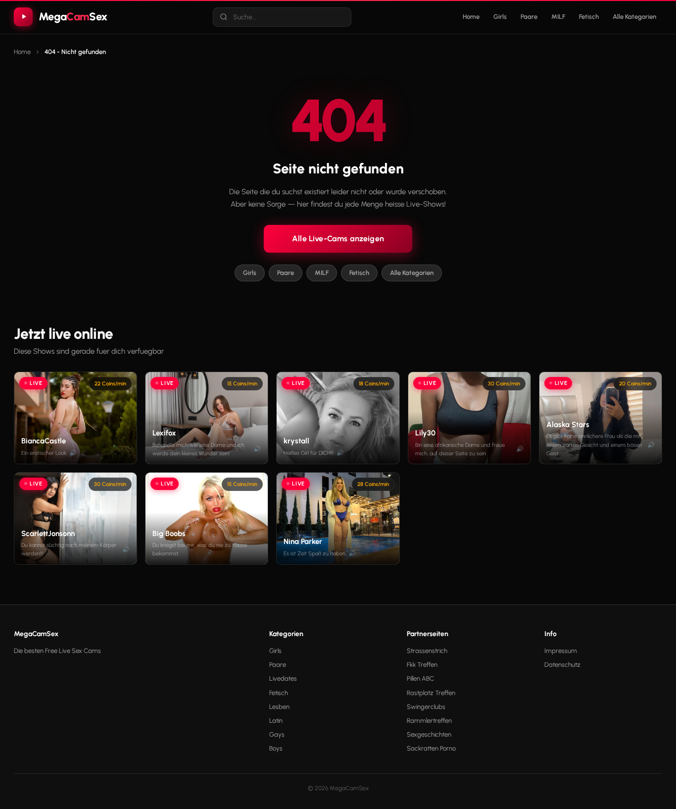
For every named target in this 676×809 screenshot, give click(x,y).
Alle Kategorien (634, 16)
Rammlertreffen (429, 720)
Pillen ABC (420, 678)
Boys (276, 748)
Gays (277, 734)
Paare (529, 16)
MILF (558, 16)
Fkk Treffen (422, 664)
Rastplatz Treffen (431, 693)
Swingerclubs (426, 706)
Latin (276, 720)
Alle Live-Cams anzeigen (338, 238)
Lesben (279, 706)
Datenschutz (562, 664)
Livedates (283, 678)
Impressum (560, 650)
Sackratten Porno (431, 748)
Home (471, 16)
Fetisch (589, 16)
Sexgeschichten (429, 734)
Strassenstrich (427, 650)
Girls (500, 16)
